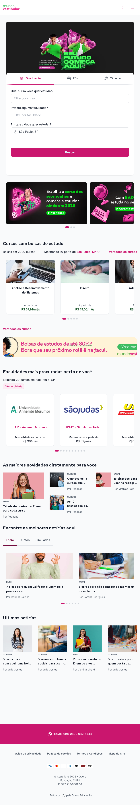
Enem (10, 540)
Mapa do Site (116, 753)
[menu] (132, 7)
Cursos (25, 540)
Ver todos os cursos (123, 252)
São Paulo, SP (86, 252)
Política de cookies (59, 753)
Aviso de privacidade (28, 753)
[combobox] (70, 98)
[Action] (70, 347)
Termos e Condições (90, 753)
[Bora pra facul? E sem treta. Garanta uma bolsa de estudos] (70, 62)
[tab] (67, 227)
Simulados (43, 540)
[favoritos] (122, 7)
